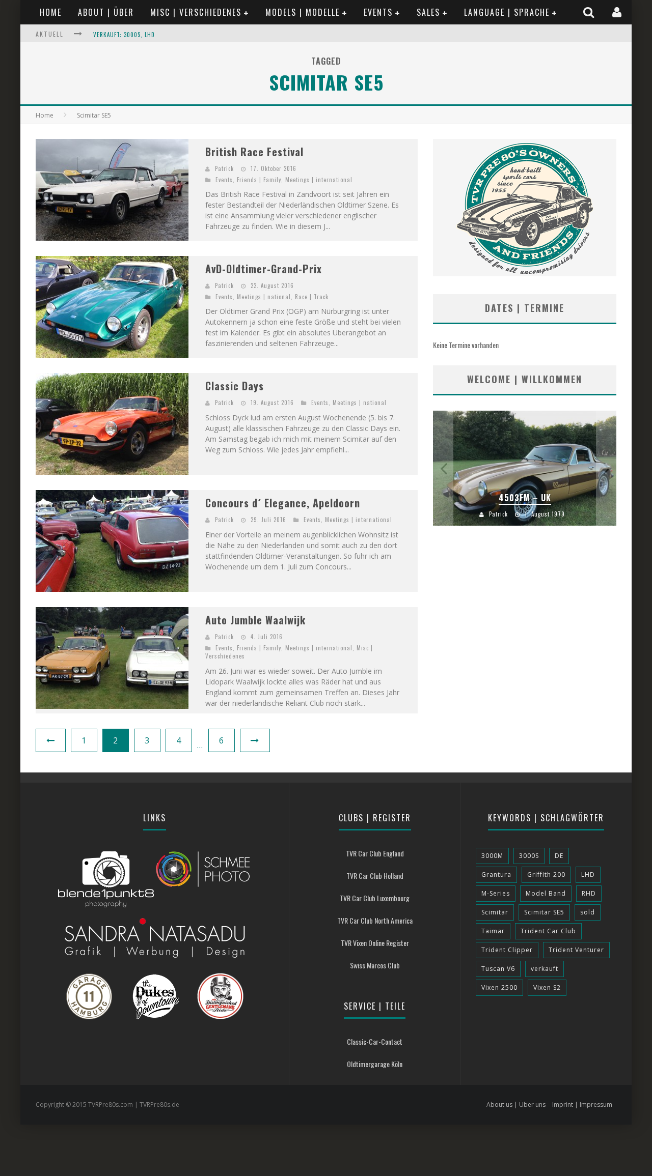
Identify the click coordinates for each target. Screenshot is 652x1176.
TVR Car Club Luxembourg (375, 898)
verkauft (544, 968)
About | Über (106, 12)
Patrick (224, 168)
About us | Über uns (516, 1104)
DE (559, 855)
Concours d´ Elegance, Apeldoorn (282, 502)
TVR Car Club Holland (374, 875)
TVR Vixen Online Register (375, 942)
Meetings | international (318, 180)
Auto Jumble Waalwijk (255, 619)
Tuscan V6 (498, 968)
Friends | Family (259, 180)
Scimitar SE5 (544, 912)
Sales (428, 12)
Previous (443, 468)
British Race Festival (254, 151)
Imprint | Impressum (582, 1104)
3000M (492, 855)
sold (587, 912)
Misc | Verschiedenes (195, 12)
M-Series (495, 893)
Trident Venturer (576, 949)
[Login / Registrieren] (618, 12)
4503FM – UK (525, 498)
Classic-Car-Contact (374, 1041)
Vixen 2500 (499, 987)
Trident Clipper (507, 949)
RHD (589, 893)
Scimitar (494, 912)
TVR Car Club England (375, 853)
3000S (529, 855)
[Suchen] (590, 12)
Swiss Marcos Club (375, 965)
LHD (588, 874)
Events (378, 12)
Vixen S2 (547, 987)
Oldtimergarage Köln (374, 1063)
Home (51, 12)
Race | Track (312, 297)
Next (606, 468)
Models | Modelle (302, 12)
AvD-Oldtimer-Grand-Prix (263, 268)
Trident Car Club (548, 931)
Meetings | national (264, 297)
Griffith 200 (546, 874)
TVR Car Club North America (375, 920)
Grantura (496, 874)
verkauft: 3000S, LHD (124, 35)
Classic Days (234, 385)
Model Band (546, 893)
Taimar (493, 931)
